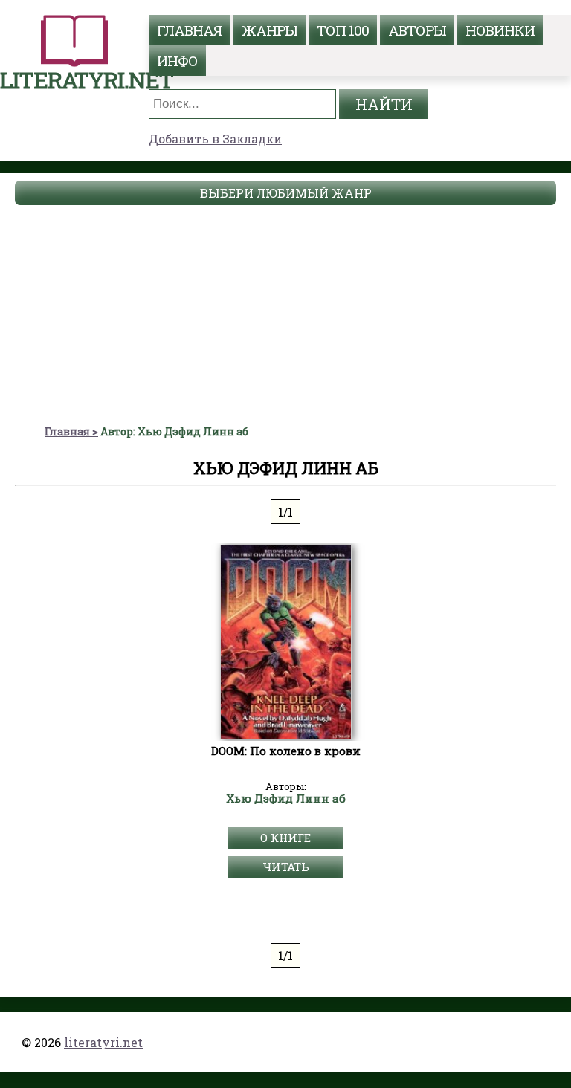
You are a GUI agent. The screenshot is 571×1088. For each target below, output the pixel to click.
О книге (285, 837)
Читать (285, 866)
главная (189, 30)
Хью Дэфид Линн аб (286, 799)
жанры (269, 30)
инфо (177, 60)
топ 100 (343, 30)
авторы (417, 30)
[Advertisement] (285, 313)
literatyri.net (103, 1042)
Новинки (500, 30)
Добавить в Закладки (215, 138)
